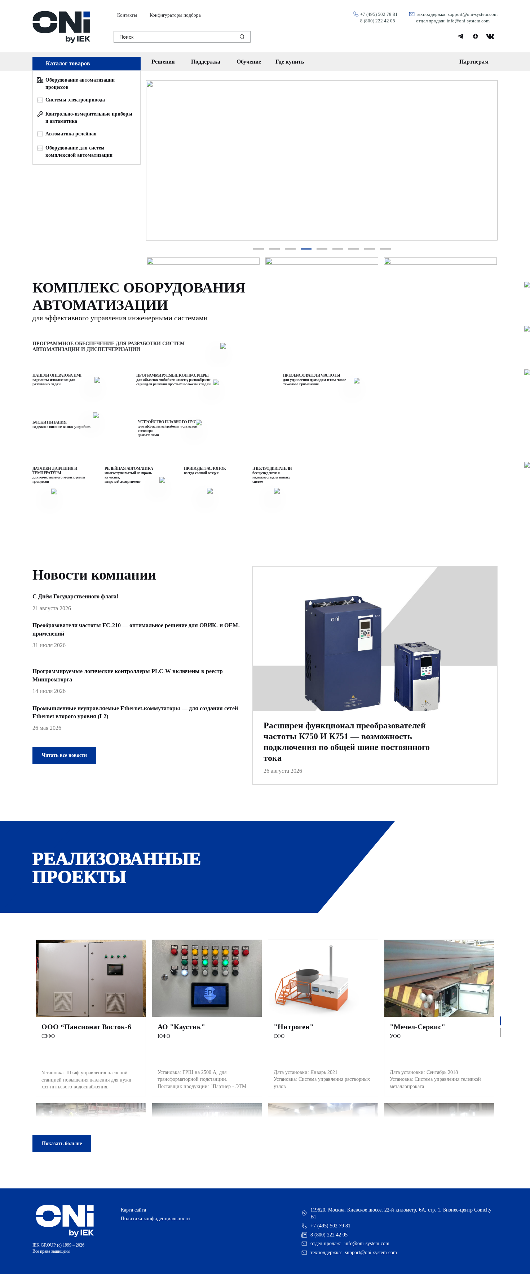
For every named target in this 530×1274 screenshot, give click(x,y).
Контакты (127, 15)
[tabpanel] (322, 160)
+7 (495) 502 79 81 (379, 14)
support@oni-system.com (473, 14)
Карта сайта (133, 1210)
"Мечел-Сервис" (417, 1027)
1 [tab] (258, 249)
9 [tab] (385, 249)
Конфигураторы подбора (175, 15)
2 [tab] (274, 249)
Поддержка (205, 61)
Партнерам (474, 61)
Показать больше (62, 1143)
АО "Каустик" (181, 1027)
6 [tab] (337, 249)
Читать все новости (64, 755)
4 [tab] (306, 249)
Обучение (249, 61)
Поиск (126, 37)
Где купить (289, 61)
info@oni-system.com (468, 20)
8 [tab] (369, 249)
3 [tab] (290, 249)
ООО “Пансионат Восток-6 (86, 1027)
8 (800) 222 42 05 (377, 20)
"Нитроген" (294, 1027)
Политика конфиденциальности (155, 1218)
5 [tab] (322, 249)
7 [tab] (353, 249)
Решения (163, 61)
